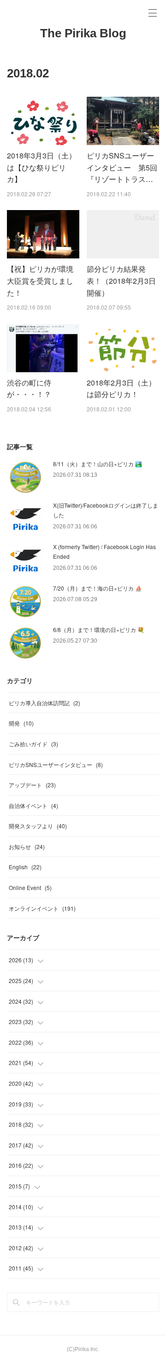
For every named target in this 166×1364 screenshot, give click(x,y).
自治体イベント (33, 805)
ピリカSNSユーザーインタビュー (56, 764)
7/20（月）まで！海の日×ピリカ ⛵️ (97, 588)
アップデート (32, 785)
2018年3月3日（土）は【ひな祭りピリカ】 (41, 167)
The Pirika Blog (83, 33)
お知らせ (27, 846)
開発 (21, 723)
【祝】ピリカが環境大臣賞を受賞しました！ (40, 280)
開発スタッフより (38, 826)
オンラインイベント (42, 908)
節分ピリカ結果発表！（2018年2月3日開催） (121, 280)
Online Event (30, 887)
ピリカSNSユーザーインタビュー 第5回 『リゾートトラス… (126, 167)
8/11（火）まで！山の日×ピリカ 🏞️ (97, 464)
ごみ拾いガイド (33, 744)
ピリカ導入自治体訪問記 (44, 703)
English (25, 867)
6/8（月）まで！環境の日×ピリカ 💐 (98, 629)
